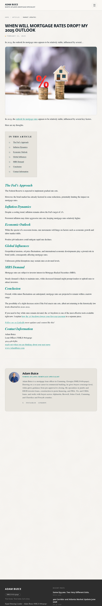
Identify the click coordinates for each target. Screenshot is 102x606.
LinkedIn (42, 403)
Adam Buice (13, 589)
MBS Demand (18, 161)
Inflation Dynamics (20, 147)
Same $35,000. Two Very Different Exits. (71, 592)
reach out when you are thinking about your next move (27, 344)
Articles (16, 17)
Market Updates (29, 17)
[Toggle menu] (94, 5)
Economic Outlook (20, 152)
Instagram (31, 403)
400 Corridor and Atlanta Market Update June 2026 (74, 600)
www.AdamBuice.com (14, 348)
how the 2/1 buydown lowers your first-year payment (43, 316)
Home (7, 17)
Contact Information (20, 171)
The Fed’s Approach (20, 142)
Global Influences (19, 157)
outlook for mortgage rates (27, 119)
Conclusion (17, 166)
